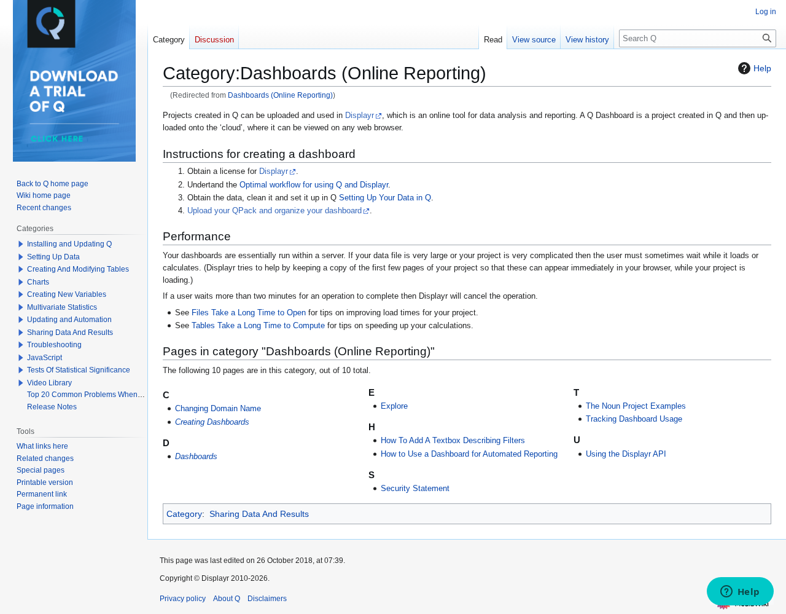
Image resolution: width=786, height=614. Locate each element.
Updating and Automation (69, 319)
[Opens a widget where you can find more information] (740, 592)
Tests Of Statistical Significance (78, 370)
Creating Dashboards (212, 422)
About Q (226, 598)
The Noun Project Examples (636, 406)
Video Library (49, 383)
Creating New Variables (66, 294)
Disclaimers (267, 598)
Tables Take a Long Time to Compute (258, 325)
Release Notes (52, 407)
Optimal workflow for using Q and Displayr (313, 185)
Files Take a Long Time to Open (249, 313)
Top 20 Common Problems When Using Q (96, 394)
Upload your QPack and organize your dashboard (274, 211)
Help (762, 68)
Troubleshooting (54, 344)
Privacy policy (183, 598)
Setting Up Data (53, 257)
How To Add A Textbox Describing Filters (453, 440)
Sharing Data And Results (259, 514)
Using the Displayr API (626, 454)
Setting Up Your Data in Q (385, 198)
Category (184, 514)
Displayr (359, 115)
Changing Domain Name (218, 408)
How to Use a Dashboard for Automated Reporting (469, 454)
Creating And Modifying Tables (78, 269)
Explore (394, 406)
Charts (38, 282)
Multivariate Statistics (62, 307)
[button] (21, 244)
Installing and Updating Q (69, 244)
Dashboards (196, 456)
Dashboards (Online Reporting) (280, 95)
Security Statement (415, 488)
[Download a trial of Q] (74, 81)
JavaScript (44, 357)
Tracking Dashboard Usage (634, 419)
